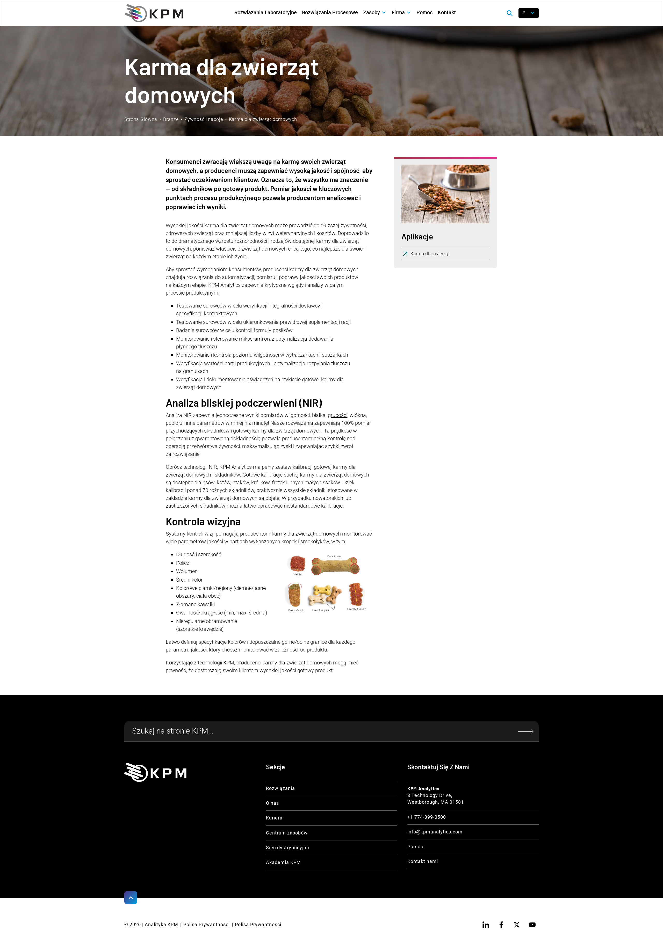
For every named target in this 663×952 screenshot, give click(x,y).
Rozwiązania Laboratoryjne (265, 12)
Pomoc (424, 12)
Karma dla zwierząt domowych (263, 119)
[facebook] (501, 924)
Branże (170, 119)
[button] (375, 12)
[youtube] (532, 924)
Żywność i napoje (203, 119)
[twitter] (516, 924)
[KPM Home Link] (155, 772)
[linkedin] (485, 924)
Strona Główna (140, 119)
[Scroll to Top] (130, 897)
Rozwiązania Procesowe (330, 12)
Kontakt (447, 12)
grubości (337, 415)
